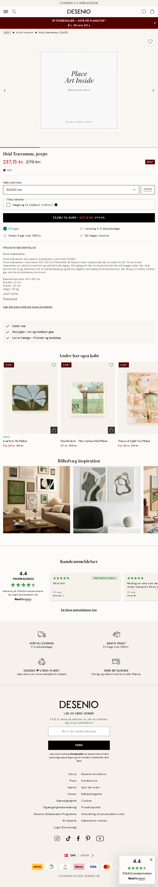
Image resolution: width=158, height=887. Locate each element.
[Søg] (14, 11)
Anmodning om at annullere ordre (102, 814)
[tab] (20, 146)
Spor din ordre (90, 787)
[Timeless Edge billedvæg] (36, 499)
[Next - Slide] (153, 90)
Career (72, 794)
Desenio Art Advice (93, 774)
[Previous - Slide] (5, 90)
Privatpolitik (76, 754)
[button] (148, 189)
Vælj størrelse (12, 182)
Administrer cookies (94, 820)
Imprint (72, 787)
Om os (72, 774)
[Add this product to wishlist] (150, 41)
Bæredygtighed (67, 800)
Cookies (86, 800)
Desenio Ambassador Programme (55, 814)
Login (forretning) (65, 827)
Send (79, 745)
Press (73, 780)
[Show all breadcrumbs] (7, 33)
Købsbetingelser (92, 794)
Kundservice (89, 780)
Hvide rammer (25, 32)
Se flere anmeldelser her (79, 610)
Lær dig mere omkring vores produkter (28, 307)
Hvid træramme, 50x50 (53, 32)
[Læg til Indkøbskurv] (53, 430)
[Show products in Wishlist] (144, 11)
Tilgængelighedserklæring (60, 807)
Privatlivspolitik (91, 807)
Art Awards (70, 820)
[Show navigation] (6, 11)
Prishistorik (10, 298)
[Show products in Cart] (152, 11)
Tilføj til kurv (79, 217)
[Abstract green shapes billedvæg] (106, 499)
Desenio (90, 876)
